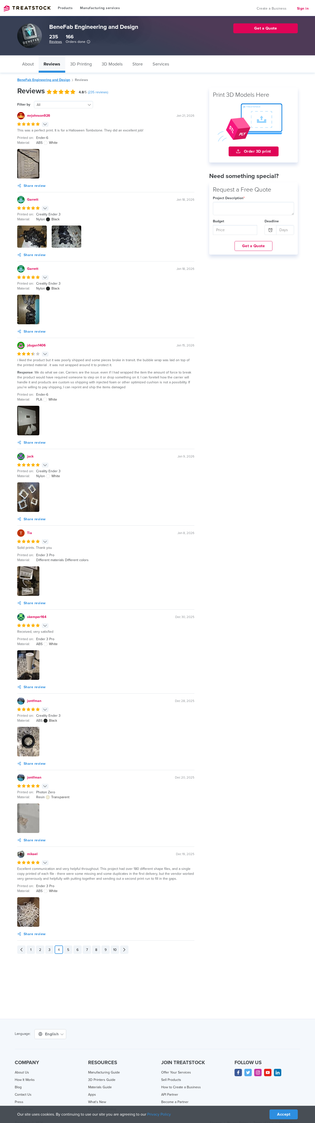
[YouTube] (267, 1072)
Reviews (55, 42)
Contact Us (23, 1094)
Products (65, 8)
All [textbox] (38, 105)
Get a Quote (253, 246)
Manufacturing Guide (104, 1072)
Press (19, 1102)
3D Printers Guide (101, 1080)
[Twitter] (248, 1072)
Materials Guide (100, 1087)
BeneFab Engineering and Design (43, 80)
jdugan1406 (36, 345)
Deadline (272, 221)
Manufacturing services (100, 8)
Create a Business (272, 8)
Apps (92, 1094)
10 (115, 950)
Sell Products (171, 1080)
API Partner (169, 1094)
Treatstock (27, 8)
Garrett (32, 199)
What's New (97, 1102)
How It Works (25, 1080)
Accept (283, 1114)
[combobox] (63, 104)
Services (161, 64)
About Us (22, 1072)
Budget (218, 221)
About (28, 64)
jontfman (34, 701)
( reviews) (98, 92)
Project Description (229, 198)
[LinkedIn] (277, 1072)
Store (137, 64)
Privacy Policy (159, 1114)
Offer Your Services (176, 1072)
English (52, 1034)
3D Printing (81, 64)
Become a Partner (175, 1102)
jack (30, 456)
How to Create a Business (181, 1087)
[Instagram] (258, 1072)
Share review (35, 186)
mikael (32, 854)
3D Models (112, 64)
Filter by (23, 104)
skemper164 (36, 617)
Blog (18, 1087)
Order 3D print (257, 151)
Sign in (303, 8)
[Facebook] (238, 1072)
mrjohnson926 (38, 116)
